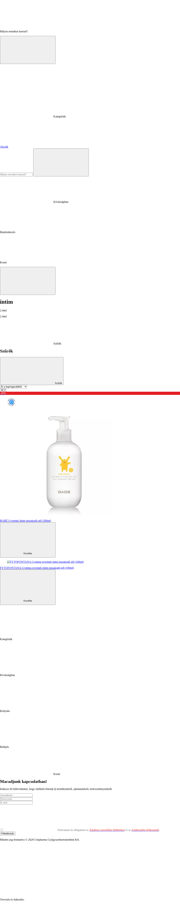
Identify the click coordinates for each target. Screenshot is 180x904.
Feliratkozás (7, 833)
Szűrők (58, 383)
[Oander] (51, 899)
